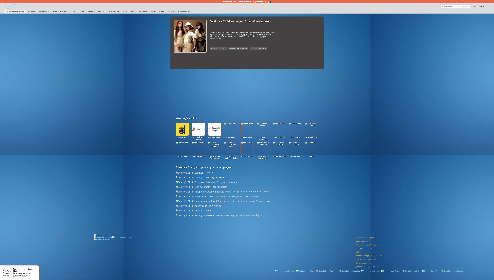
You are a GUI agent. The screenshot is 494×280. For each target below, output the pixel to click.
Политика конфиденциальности (368, 256)
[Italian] (412, 271)
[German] (391, 271)
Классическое (184, 11)
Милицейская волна (198, 138)
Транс (132, 11)
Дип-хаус (143, 11)
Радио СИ (182, 137)
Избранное (44, 11)
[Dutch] (431, 271)
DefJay (311, 156)
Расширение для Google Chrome (369, 245)
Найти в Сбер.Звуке (258, 48)
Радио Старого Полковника (214, 157)
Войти (481, 6)
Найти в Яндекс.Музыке (238, 48)
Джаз (161, 11)
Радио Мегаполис (263, 138)
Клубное (64, 11)
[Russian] (285, 271)
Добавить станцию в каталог (367, 266)
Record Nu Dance (279, 156)
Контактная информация (366, 248)
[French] (371, 271)
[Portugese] (327, 271)
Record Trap (182, 156)
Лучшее (31, 11)
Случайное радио (16, 11)
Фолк (153, 11)
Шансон (91, 11)
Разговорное (114, 11)
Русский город (311, 137)
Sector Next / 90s (247, 156)
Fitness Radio (198, 156)
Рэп (125, 11)
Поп (55, 11)
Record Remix (279, 137)
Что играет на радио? (364, 238)
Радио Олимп (247, 137)
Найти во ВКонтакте (218, 48)
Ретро (81, 11)
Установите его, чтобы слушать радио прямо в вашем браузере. (23, 273)
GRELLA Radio (295, 156)
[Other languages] (454, 271)
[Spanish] (349, 271)
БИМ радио (230, 137)
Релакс (101, 11)
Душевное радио (214, 137)
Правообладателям (363, 263)
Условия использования (365, 259)
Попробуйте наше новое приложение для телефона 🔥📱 (247, 2)
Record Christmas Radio (231, 157)
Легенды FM (295, 137)
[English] (306, 271)
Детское (171, 11)
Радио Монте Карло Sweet (263, 157)
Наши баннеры (361, 241)
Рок (73, 11)
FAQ (357, 252)
